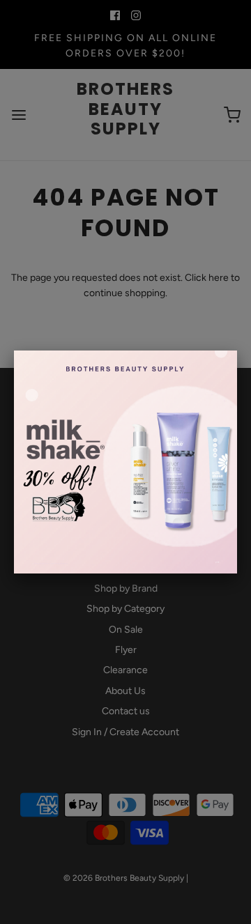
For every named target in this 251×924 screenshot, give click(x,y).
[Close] (237, 350)
